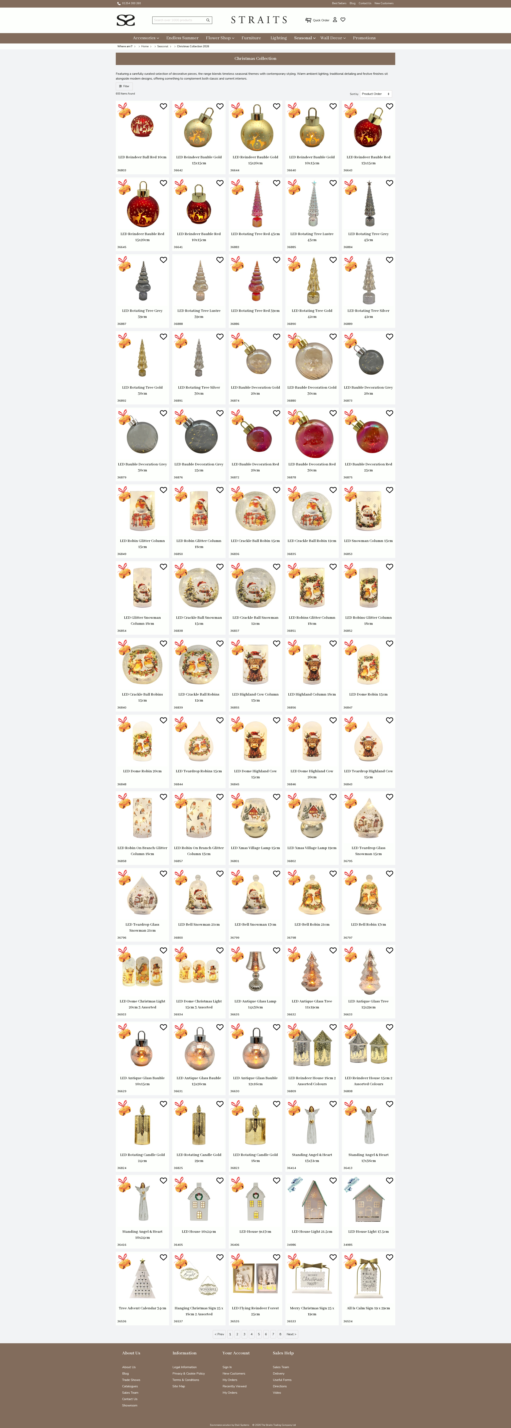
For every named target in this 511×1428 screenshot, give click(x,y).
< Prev (219, 1334)
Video (277, 1393)
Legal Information (184, 1367)
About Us (129, 1367)
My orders (230, 1393)
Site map (178, 1386)
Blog (353, 3)
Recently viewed (235, 1386)
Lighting (278, 38)
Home (145, 46)
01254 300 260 (131, 3)
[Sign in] (335, 19)
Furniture (251, 38)
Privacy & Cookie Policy (188, 1373)
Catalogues (130, 1386)
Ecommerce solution (220, 1425)
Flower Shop (218, 38)
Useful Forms (282, 1380)
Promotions (364, 38)
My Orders (230, 1380)
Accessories (144, 38)
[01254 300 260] (119, 3)
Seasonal (303, 38)
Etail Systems (242, 1425)
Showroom (129, 1405)
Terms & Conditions (185, 1380)
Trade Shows (131, 1380)
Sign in (227, 1367)
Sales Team (130, 1393)
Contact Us (365, 3)
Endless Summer (182, 38)
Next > (291, 1334)
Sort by (354, 94)
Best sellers (339, 3)
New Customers (384, 3)
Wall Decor (331, 38)
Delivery (278, 1373)
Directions (280, 1386)
